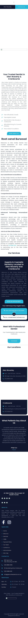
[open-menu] (23, 1)
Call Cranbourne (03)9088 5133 (15, 317)
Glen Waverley (8, 7)
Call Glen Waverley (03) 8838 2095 (15, 311)
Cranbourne (21, 7)
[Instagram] (9, 522)
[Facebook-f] (3, 522)
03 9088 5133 (12, 245)
